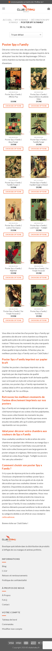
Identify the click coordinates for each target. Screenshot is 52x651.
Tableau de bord (9, 619)
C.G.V (4, 571)
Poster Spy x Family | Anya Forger (13, 141)
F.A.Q (4, 600)
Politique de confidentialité (14, 580)
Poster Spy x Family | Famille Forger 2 (13, 184)
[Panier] (48, 8)
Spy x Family (21, 19)
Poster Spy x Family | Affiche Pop (13, 95)
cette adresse (8, 517)
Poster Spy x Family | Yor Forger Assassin (39, 269)
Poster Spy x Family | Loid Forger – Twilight (38, 226)
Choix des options (13, 106)
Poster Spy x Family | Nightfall (13, 269)
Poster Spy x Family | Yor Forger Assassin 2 (13, 312)
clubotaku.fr (34, 647)
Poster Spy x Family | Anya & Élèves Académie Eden (38, 96)
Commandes (7, 624)
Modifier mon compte (12, 629)
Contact (5, 604)
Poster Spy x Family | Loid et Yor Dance (13, 226)
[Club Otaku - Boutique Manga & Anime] (26, 8)
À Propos (6, 595)
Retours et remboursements (14, 575)
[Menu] (3, 8)
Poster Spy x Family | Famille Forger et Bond (39, 184)
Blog (4, 566)
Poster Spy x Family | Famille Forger (38, 141)
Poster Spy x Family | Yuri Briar (38, 312)
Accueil (7, 19)
